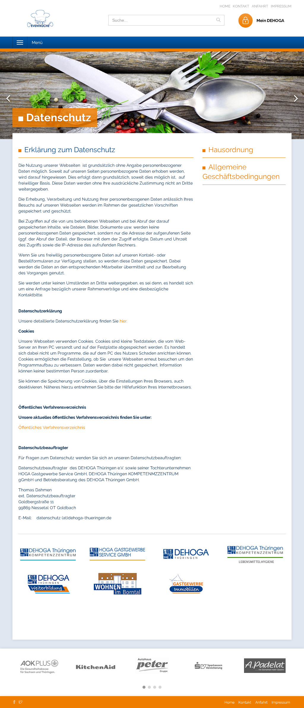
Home (225, 6)
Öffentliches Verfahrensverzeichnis (51, 427)
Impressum (281, 6)
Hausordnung (230, 149)
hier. (123, 321)
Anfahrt (260, 6)
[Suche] (218, 20)
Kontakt (241, 6)
